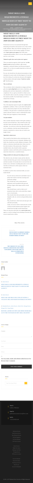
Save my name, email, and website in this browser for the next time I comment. (16, 360)
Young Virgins (10, 308)
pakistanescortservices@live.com (19, 413)
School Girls (20, 306)
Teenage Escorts (27, 306)
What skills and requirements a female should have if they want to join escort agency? (15, 286)
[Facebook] (26, 222)
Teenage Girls (4, 308)
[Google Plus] (29, 222)
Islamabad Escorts (6, 306)
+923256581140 (14, 419)
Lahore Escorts (19, 27)
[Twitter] (27, 222)
